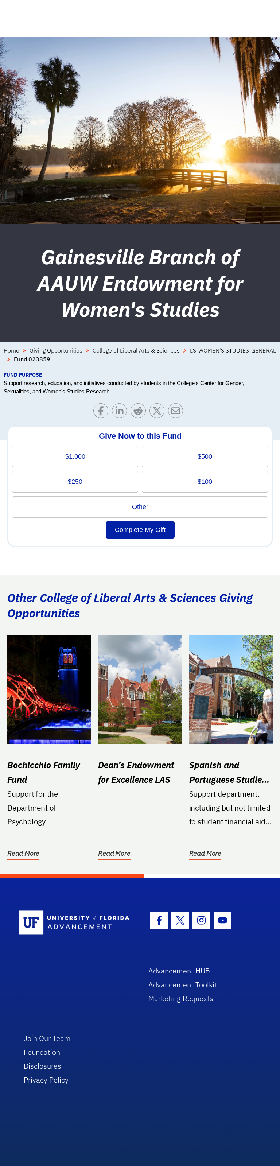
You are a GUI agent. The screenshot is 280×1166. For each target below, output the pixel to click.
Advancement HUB (179, 971)
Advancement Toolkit (182, 985)
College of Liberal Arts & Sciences (136, 350)
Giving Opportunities (56, 350)
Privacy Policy (46, 1080)
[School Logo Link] (75, 923)
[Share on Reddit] (140, 412)
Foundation (42, 1052)
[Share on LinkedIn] (121, 412)
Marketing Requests (180, 998)
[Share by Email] (177, 412)
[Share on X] (158, 412)
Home (11, 350)
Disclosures (42, 1066)
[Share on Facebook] (102, 412)
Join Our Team (47, 1038)
